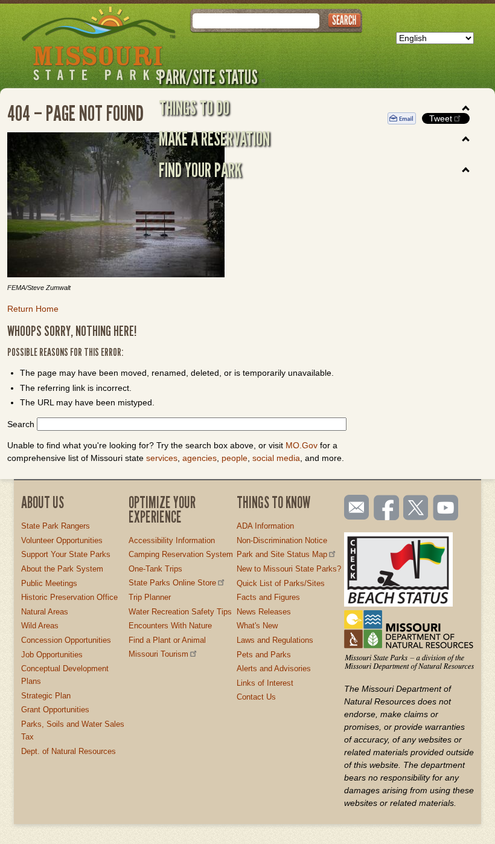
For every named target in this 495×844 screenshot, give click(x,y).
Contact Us (256, 696)
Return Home (33, 309)
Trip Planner (150, 597)
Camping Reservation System (181, 554)
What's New (257, 625)
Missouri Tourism (158, 654)
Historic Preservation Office (69, 597)
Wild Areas (40, 625)
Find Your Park (200, 169)
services (161, 458)
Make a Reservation (214, 138)
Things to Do (194, 107)
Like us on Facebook (387, 509)
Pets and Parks (264, 654)
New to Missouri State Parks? (289, 568)
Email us (354, 507)
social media (276, 458)
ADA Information (265, 525)
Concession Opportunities (66, 640)
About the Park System (62, 568)
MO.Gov (302, 445)
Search (20, 424)
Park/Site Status (208, 76)
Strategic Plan (46, 695)
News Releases (264, 611)
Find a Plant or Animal (167, 640)
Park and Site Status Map (282, 554)
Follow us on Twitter (414, 509)
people (235, 458)
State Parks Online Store (172, 582)
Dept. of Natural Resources (68, 751)
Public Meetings (49, 583)
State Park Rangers (55, 525)
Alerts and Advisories (274, 668)
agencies (199, 458)
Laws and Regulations (275, 640)
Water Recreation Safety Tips (180, 611)
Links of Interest (265, 683)
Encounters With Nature (170, 625)
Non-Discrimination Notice (282, 540)
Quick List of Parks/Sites (281, 583)
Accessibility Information (172, 540)
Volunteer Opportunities (62, 540)
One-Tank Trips (155, 568)
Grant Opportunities (55, 709)
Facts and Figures (268, 597)
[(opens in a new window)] (188, 206)
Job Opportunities (52, 654)
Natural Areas (44, 611)
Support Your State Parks (65, 554)
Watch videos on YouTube (446, 509)
